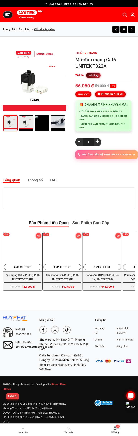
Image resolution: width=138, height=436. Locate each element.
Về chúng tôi (99, 330)
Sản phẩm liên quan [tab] (49, 222)
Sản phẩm (24, 29)
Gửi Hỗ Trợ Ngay (125, 340)
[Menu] (8, 14)
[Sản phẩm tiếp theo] (131, 29)
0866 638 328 (23, 334)
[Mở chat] (130, 395)
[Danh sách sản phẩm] (123, 29)
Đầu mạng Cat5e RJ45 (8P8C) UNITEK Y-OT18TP (23, 277)
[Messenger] (130, 406)
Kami (63, 384)
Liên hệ (98, 340)
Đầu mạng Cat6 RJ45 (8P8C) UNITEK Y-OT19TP (62, 277)
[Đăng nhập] (132, 14)
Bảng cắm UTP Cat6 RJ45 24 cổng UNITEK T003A (102, 277)
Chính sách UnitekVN (122, 330)
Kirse (54, 384)
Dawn (7, 389)
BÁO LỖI (12, 396)
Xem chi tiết (22, 267)
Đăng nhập (122, 346)
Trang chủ (9, 29)
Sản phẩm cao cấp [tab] (90, 222)
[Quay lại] (115, 29)
